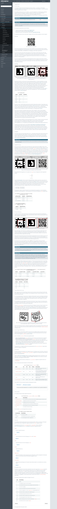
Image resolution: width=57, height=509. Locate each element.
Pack (2, 48)
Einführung (2, 9)
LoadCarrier (3, 25)
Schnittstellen (3, 57)
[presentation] (31, 175)
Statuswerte (4, 39)
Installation (2, 12)
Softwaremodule (3, 16)
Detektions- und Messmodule (5, 21)
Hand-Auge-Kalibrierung (6, 36)
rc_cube (2, 2)
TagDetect (3, 27)
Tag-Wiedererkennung (6, 34)
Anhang (2, 66)
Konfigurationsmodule (4, 54)
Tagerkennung (5, 30)
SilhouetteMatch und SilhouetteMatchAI (5, 50)
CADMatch (3, 52)
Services (4, 41)
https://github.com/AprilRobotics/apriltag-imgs (38, 124)
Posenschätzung (5, 32)
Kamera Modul (3, 18)
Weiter (46, 503)
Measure (3, 23)
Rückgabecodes (5, 43)
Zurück (17, 503)
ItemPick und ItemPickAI (5, 45)
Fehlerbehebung (3, 63)
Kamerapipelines (3, 14)
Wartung (2, 61)
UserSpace (2, 59)
